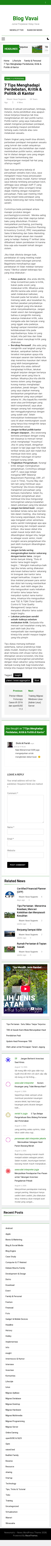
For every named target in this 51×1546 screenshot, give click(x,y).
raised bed (10, 1449)
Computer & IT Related (16, 1262)
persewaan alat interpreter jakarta (30, 1138)
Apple (8, 1234)
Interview (10, 1364)
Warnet (9, 1517)
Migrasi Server (12, 1427)
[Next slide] (48, 1)
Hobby (8, 1336)
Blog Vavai (25, 18)
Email (10, 839)
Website (11, 850)
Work (36, 680)
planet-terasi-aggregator (18, 680)
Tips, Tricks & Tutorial (15, 1489)
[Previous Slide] (44, 1)
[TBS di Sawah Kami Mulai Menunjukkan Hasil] (34, 50)
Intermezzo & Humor (15, 1359)
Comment (12, 793)
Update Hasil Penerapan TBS (19, 1041)
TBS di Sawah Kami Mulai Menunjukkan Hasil (26, 1030)
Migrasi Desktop (13, 1404)
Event (8, 1290)
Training (9, 1500)
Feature (9, 1302)
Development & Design (16, 1274)
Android (9, 1228)
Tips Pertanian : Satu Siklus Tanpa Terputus (26, 1024)
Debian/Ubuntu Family (15, 1268)
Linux (8, 1387)
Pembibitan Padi (13, 1035)
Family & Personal (14, 79)
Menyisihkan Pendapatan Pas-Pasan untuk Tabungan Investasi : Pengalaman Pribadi (31, 1177)
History (9, 1330)
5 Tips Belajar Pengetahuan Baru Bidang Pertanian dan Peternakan (31, 1117)
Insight (18, 675)
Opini (8, 1444)
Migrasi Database (13, 1398)
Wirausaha (10, 1523)
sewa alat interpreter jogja (27, 1169)
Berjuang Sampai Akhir (29, 929)
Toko (8, 1495)
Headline (9, 1325)
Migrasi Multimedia (14, 1415)
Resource (10, 1466)
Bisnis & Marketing (14, 1239)
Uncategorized (12, 1506)
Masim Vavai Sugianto (16, 99)
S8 (16, 1058)
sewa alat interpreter (24, 1083)
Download (10, 1285)
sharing (9, 1472)
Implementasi (12, 1342)
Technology (11, 1483)
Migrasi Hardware (13, 1410)
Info (7, 1347)
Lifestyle (9, 1381)
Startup (9, 1478)
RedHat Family (12, 1455)
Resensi (9, 1461)
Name (10, 827)
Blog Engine (11, 1251)
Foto (8, 1313)
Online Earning (12, 1432)
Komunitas (10, 1376)
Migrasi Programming (15, 1421)
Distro (8, 1279)
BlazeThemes (31, 1535)
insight (9, 1353)
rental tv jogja (21, 1113)
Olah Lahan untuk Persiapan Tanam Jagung (25, 1047)
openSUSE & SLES (14, 1438)
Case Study (11, 1256)
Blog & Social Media (14, 1245)
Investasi (10, 1370)
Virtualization (12, 1512)
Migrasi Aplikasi (12, 1393)
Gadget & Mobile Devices (17, 1319)
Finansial (9, 1307)
